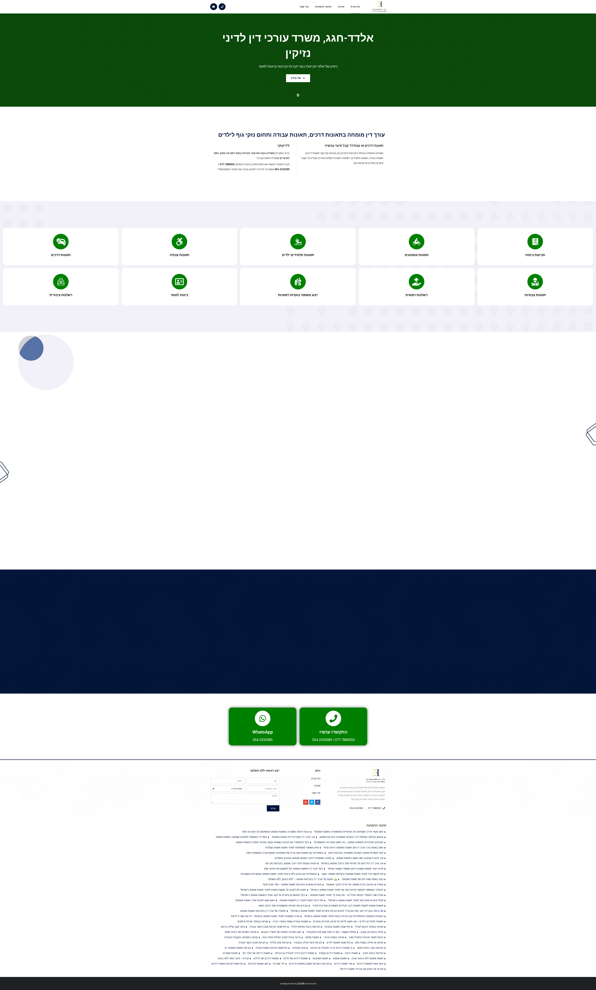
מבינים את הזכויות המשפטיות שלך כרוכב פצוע (283, 905)
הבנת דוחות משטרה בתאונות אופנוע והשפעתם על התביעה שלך (275, 831)
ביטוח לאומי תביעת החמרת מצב (366, 937)
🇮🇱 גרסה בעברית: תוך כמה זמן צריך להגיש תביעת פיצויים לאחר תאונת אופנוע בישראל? (336, 910)
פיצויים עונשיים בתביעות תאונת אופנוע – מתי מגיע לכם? (292, 884)
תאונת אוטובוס (320, 958)
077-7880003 (345, 740)
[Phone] (222, 6)
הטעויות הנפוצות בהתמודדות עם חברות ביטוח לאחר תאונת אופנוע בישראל (343, 916)
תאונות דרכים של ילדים (296, 958)
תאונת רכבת (351, 953)
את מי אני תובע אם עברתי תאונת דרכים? (361, 968)
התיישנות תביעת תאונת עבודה (271, 947)
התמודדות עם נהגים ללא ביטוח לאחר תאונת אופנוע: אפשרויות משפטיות (279, 873)
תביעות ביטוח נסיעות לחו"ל (305, 926)
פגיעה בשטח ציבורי (333, 937)
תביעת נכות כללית (279, 942)
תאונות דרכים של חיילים (266, 958)
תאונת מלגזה (312, 937)
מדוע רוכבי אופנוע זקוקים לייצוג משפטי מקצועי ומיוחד (355, 868)
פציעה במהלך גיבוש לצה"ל (369, 926)
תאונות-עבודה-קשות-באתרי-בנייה (290, 921)
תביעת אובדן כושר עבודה (252, 942)
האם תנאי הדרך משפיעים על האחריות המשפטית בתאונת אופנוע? (348, 831)
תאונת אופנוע (340, 958)
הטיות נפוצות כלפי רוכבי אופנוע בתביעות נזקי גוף (290, 863)
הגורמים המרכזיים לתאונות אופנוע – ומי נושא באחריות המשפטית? (348, 842)
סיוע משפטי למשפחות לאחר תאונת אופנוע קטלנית (292, 847)
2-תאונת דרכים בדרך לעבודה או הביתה (331, 947)
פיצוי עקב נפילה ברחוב (233, 926)
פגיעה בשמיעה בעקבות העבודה (241, 937)
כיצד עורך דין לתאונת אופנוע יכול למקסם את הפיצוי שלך (293, 868)
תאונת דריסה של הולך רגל (256, 953)
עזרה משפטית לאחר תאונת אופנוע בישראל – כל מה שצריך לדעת (265, 916)
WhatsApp (262, 732)
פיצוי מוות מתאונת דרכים (370, 963)
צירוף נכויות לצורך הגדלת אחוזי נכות (281, 937)
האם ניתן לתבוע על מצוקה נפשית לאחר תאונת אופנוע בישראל (273, 889)
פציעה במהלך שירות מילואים (252, 921)
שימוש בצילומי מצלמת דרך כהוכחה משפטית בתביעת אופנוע (351, 836)
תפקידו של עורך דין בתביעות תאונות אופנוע (263, 910)
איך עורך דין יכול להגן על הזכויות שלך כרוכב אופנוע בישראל (352, 863)
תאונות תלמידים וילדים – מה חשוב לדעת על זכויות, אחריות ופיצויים (348, 921)
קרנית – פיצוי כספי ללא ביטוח (233, 958)
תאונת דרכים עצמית (329, 953)
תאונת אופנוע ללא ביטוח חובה (367, 958)
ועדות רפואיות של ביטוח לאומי (240, 931)
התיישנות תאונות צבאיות (337, 926)
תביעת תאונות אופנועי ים (238, 947)
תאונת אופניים (230, 953)
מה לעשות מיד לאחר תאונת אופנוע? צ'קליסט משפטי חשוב (352, 873)
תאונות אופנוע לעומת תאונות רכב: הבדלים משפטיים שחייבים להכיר (347, 905)
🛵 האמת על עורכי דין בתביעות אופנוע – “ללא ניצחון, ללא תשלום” (302, 879)
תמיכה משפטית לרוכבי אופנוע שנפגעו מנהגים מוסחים (303, 858)
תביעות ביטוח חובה (373, 953)
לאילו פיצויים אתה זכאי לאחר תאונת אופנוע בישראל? (355, 900)
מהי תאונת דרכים (343, 963)
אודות (341, 6)
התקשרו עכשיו (333, 732)
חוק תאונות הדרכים (258, 963)
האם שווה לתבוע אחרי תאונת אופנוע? (255, 900)
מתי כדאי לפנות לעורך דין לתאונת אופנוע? (301, 900)
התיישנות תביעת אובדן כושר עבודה (268, 926)
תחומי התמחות (323, 6)
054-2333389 (322, 740)
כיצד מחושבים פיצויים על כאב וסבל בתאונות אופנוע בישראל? (272, 895)
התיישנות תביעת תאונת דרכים (227, 963)
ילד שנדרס (278, 963)
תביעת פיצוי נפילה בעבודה (308, 942)
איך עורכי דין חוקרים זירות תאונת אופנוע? (293, 836)
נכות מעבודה (299, 947)
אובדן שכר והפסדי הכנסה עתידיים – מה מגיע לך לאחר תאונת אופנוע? (346, 895)
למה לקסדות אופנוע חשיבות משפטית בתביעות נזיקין (355, 852)
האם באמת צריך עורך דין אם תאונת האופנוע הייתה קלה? (353, 847)
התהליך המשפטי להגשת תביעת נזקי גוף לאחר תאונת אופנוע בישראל (347, 889)
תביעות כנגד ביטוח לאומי (370, 947)
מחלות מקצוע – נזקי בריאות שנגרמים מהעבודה (331, 931)
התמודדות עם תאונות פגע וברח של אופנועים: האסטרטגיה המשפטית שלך (285, 852)
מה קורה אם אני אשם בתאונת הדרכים (309, 963)
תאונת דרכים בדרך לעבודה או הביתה (294, 953)
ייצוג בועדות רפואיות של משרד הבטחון (281, 931)
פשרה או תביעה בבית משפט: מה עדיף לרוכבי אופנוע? (354, 884)
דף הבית (355, 6)
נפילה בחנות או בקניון (372, 931)
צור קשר (304, 6)
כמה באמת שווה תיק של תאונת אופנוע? (362, 879)
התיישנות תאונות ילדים (338, 942)
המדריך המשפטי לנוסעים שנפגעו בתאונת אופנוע (241, 836)
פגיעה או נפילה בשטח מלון (369, 942)
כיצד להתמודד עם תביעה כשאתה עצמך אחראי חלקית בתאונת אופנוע (272, 842)
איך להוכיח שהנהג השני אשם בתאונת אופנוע (359, 858)
